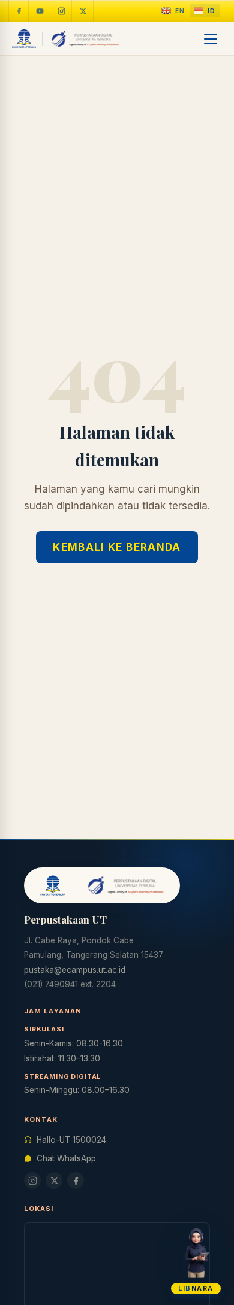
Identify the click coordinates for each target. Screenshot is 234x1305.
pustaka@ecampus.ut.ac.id (74, 970)
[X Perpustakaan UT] (54, 1180)
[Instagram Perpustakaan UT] (62, 11)
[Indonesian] (205, 11)
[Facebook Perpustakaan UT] (18, 11)
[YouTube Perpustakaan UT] (40, 11)
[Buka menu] (211, 39)
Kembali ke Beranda (117, 547)
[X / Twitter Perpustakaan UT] (83, 11)
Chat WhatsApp (66, 1158)
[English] (173, 11)
